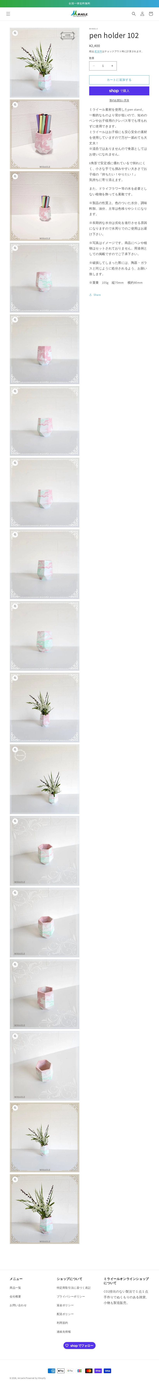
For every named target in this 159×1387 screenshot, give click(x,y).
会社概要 (15, 1296)
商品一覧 (15, 1287)
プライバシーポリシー (71, 1296)
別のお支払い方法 (119, 100)
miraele (21, 1378)
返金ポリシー (65, 1305)
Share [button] (97, 295)
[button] (8, 14)
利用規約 (62, 1323)
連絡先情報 (64, 1331)
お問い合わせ (18, 1305)
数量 (91, 58)
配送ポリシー (65, 1314)
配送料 (98, 51)
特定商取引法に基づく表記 (74, 1287)
